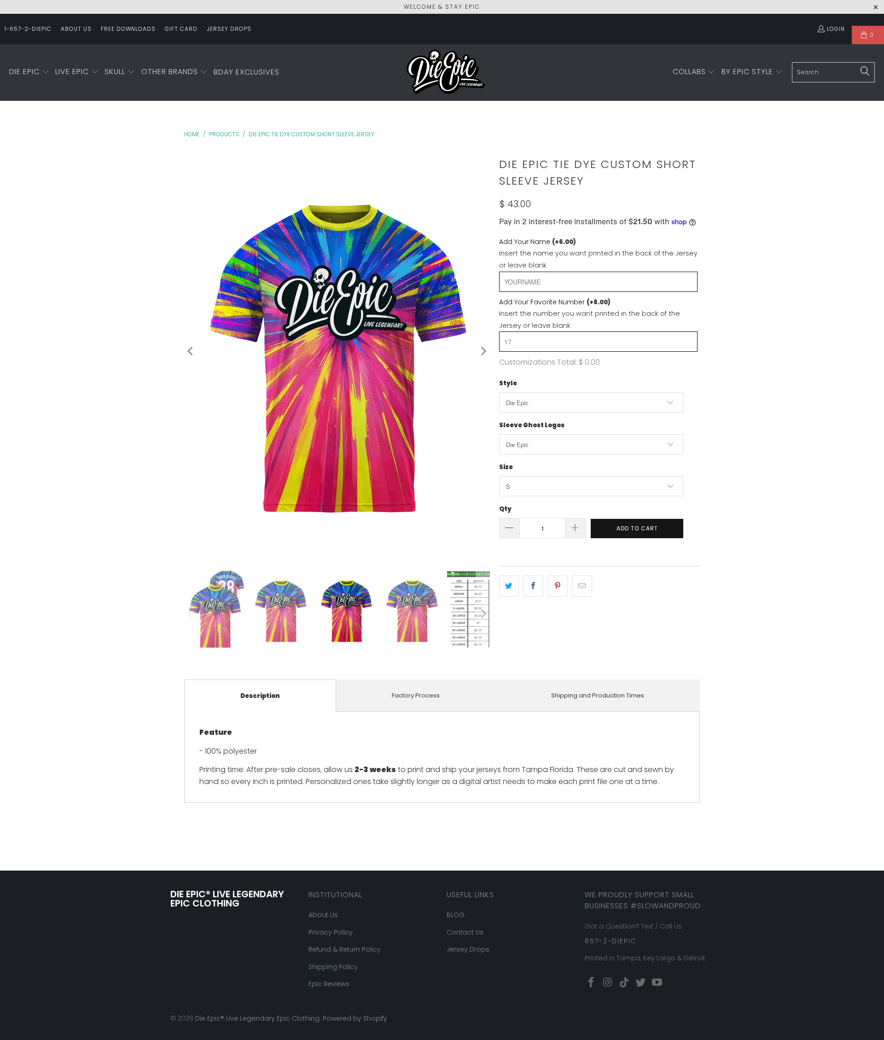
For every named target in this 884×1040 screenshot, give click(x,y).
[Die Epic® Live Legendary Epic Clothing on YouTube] (657, 983)
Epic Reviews (328, 983)
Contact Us (465, 932)
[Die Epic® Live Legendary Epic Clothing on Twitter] (641, 983)
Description (260, 695)
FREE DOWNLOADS (128, 29)
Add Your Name (537, 241)
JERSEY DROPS (229, 29)
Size (506, 467)
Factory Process (416, 695)
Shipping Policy (333, 966)
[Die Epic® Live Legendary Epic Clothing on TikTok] (624, 983)
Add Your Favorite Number (555, 302)
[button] (29, 72)
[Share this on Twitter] (509, 586)
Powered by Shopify (355, 1018)
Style (508, 383)
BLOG (456, 914)
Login (836, 29)
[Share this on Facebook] (533, 586)
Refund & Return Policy (344, 949)
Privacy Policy (330, 932)
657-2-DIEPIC (611, 941)
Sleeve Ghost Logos (531, 425)
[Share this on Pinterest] (558, 586)
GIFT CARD (181, 29)
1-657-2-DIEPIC (28, 29)
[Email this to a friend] (582, 586)
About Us (323, 914)
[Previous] (191, 351)
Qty (505, 509)
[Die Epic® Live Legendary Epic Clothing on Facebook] (592, 983)
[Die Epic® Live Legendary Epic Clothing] (446, 72)
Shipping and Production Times (597, 695)
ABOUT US (76, 29)
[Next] (483, 351)
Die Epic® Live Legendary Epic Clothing (257, 1018)
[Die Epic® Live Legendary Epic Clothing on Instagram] (608, 983)
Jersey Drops (468, 949)
